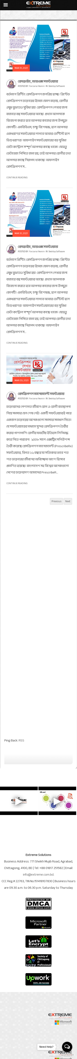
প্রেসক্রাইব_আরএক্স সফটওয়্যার (38, 81)
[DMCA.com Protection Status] (38, 904)
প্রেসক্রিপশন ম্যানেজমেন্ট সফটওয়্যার (41, 394)
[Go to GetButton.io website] (67, 1054)
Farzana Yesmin (37, 86)
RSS (21, 740)
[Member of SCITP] (38, 960)
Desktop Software (56, 86)
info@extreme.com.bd (38, 874)
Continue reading (17, 177)
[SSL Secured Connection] (38, 941)
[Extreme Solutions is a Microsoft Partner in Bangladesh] (38, 922)
